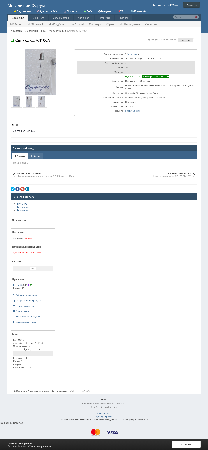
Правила (123, 17)
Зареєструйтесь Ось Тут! (155, 76)
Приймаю (187, 444)
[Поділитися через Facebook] (17, 189)
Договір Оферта (104, 416)
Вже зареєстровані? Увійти (166, 5)
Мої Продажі (77, 24)
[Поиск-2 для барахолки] (196, 17)
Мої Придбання (57, 24)
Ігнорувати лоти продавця (27, 316)
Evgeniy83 (18, 285)
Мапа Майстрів (61, 17)
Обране (110, 24)
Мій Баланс (16, 24)
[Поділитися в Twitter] (13, 189)
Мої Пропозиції (35, 24)
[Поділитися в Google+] (22, 189)
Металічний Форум (26, 5)
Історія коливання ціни (25, 322)
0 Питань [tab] (20, 155)
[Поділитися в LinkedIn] (27, 189)
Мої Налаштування (130, 24)
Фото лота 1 (23, 203)
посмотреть (133, 54)
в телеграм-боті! (132, 111)
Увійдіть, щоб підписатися (163, 39)
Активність (84, 17)
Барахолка (18, 17)
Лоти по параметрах (24, 306)
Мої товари (95, 24)
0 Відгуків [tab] (35, 155)
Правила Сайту (104, 413)
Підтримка (104, 17)
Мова (103, 399)
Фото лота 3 (23, 210)
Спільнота (38, 17)
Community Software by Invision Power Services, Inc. (104, 403)
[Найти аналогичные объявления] (12, 40)
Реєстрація (192, 5)
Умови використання (40, 446)
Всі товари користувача (26, 295)
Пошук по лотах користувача (28, 300)
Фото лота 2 (23, 206)
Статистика (151, 24)
